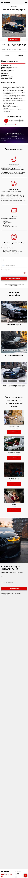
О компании (18, 871)
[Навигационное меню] (26, 2)
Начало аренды (5, 269)
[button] (14, 39)
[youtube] (2, 876)
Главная (12, 6)
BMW (16, 6)
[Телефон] (2, 874)
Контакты (17, 873)
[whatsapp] (4, 874)
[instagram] (11, 874)
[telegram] (6, 874)
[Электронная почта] (8, 874)
